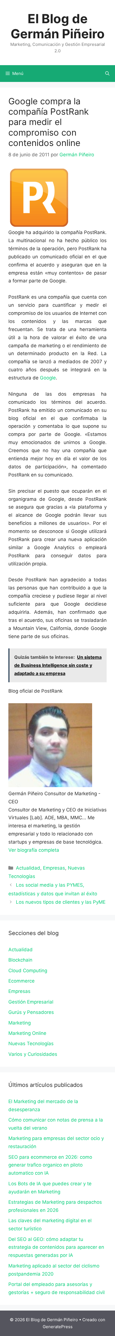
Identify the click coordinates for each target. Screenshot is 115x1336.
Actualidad (28, 868)
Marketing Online (27, 1033)
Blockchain (20, 960)
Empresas (54, 868)
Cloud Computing (27, 970)
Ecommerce (21, 981)
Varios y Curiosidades (32, 1054)
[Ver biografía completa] (62, 850)
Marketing (19, 1023)
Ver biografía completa (33, 850)
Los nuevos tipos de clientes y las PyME (61, 902)
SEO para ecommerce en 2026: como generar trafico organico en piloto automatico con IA (50, 1165)
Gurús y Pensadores (31, 1012)
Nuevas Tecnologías (31, 1043)
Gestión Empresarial (30, 1002)
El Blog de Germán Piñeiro (58, 26)
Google (48, 378)
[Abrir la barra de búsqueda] (107, 73)
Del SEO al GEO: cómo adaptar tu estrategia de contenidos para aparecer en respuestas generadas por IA (56, 1247)
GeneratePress (58, 1326)
